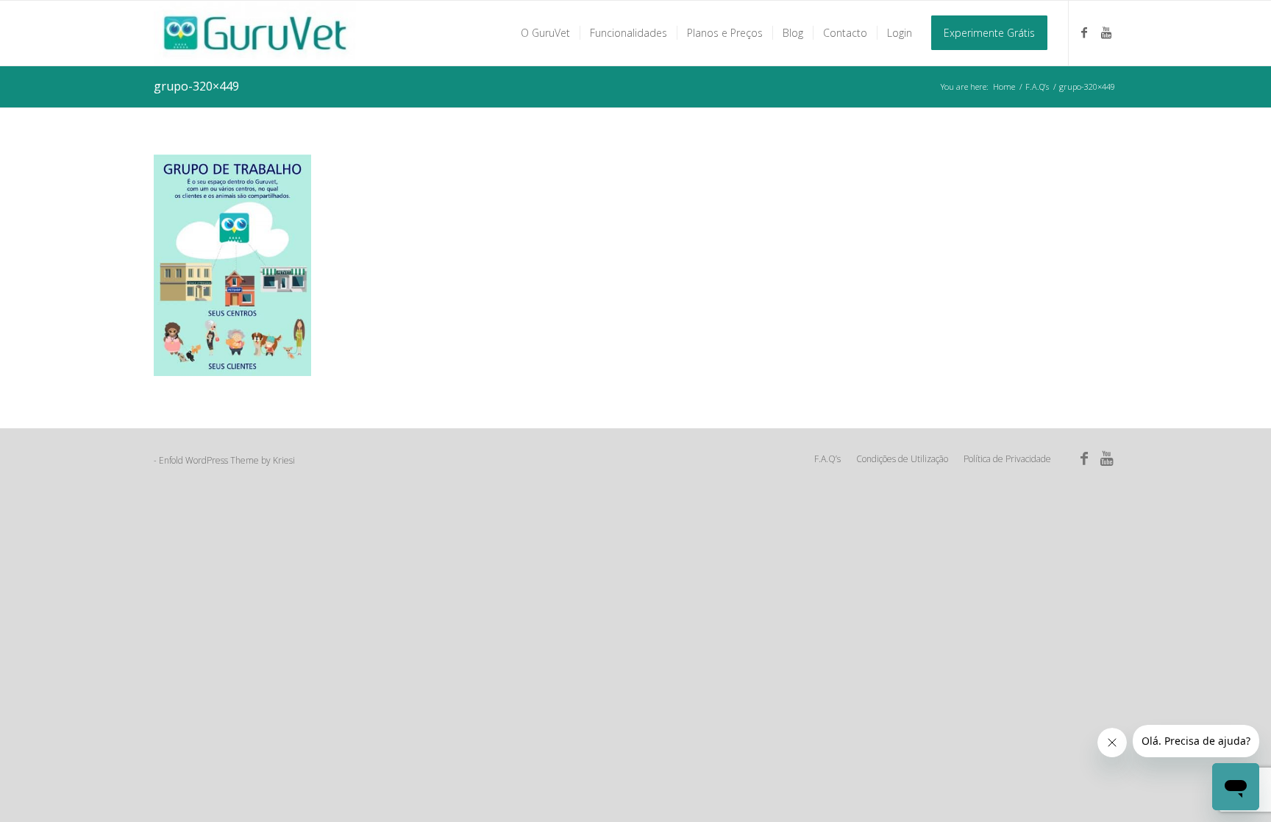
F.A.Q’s (1037, 86)
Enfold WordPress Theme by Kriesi (227, 460)
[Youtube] (1106, 32)
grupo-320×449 (196, 86)
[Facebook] (1084, 32)
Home (1004, 86)
